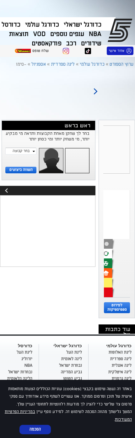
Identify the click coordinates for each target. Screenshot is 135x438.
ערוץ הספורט (121, 30)
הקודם (95, 89)
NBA (95, 34)
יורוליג (26, 359)
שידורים (91, 43)
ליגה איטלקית (120, 372)
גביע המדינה (71, 372)
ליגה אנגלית (122, 365)
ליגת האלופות (120, 352)
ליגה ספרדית (63, 64)
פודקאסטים (47, 43)
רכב (71, 43)
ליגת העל (74, 352)
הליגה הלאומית (19, 378)
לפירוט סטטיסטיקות (117, 307)
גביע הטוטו (72, 378)
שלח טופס (40, 51)
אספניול (38, 64)
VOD (39, 34)
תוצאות (19, 34)
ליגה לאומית (71, 359)
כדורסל (11, 25)
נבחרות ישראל (20, 372)
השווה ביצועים (21, 169)
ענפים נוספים (67, 34)
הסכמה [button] (35, 429)
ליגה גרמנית (122, 378)
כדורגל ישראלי (82, 25)
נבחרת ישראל (70, 365)
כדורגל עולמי (42, 25)
